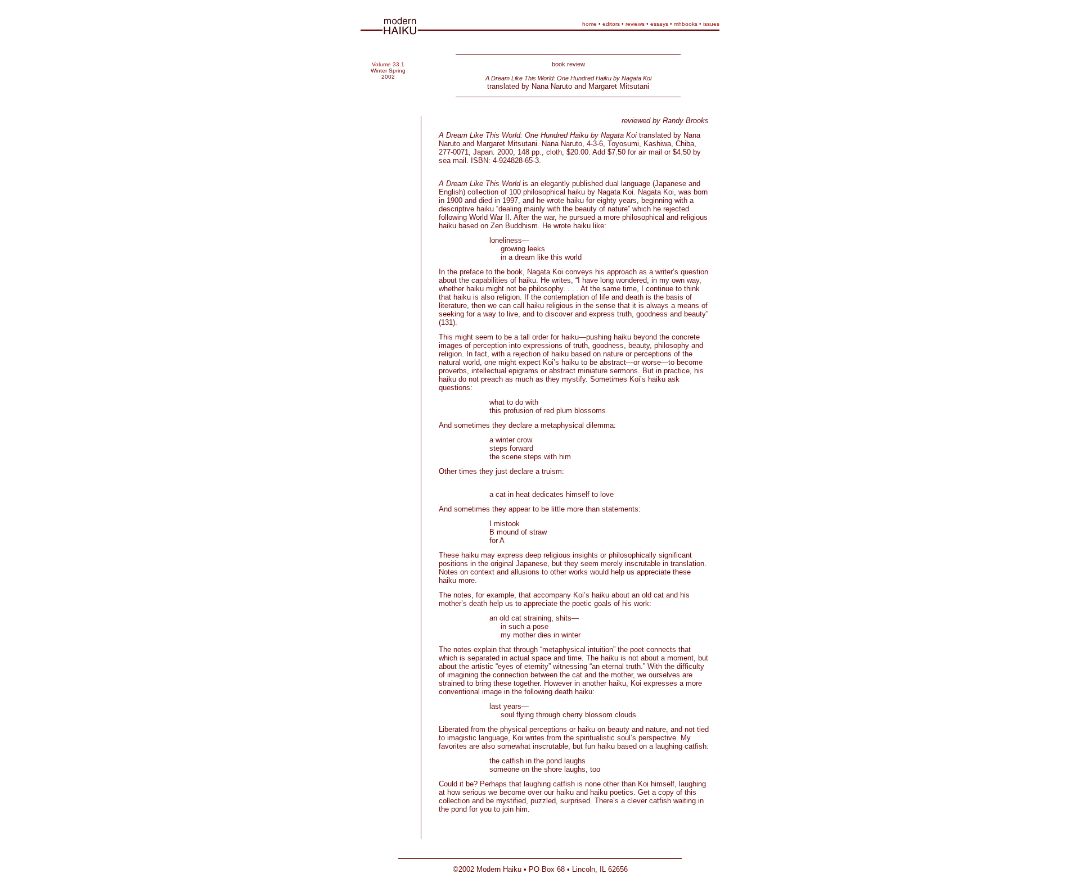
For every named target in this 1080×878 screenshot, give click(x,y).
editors (611, 24)
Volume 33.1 (388, 64)
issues (711, 24)
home (589, 24)
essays (659, 24)
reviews (635, 24)
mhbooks (686, 24)
